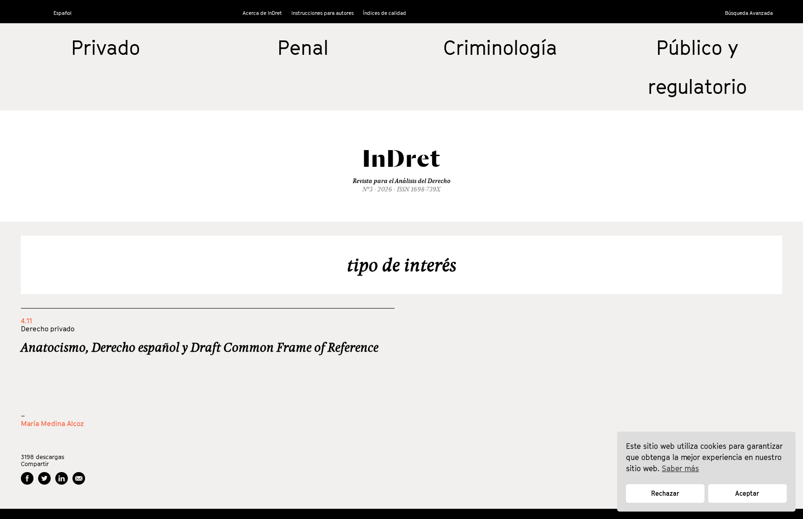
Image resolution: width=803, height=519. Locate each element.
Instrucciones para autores (322, 13)
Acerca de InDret (262, 13)
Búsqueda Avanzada (749, 13)
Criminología (500, 47)
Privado (105, 47)
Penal (303, 47)
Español (62, 13)
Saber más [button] (680, 468)
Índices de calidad (384, 13)
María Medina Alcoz (52, 423)
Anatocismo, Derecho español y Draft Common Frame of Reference (199, 347)
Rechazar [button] (665, 493)
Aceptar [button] (747, 493)
